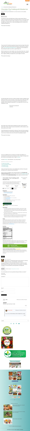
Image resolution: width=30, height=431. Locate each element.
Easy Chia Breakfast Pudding (6, 164)
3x (15, 188)
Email (2, 291)
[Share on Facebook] (4, 14)
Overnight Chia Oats (5, 165)
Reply (26, 305)
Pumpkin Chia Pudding (5, 163)
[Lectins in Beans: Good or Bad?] (8, 421)
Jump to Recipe (4, 16)
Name (2, 288)
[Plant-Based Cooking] (8, 4)
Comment (3, 276)
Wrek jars (6, 159)
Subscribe (27, 0)
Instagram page (24, 173)
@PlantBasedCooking (15, 246)
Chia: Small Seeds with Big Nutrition (10, 47)
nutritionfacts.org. (11, 223)
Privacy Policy (17, 399)
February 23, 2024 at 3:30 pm (22, 299)
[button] (22, 184)
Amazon (19, 157)
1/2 (10, 188)
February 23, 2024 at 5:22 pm (20, 310)
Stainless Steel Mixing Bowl (8, 192)
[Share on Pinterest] (2, 14)
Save (25, 187)
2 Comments (9, 10)
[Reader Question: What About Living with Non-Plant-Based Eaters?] (8, 408)
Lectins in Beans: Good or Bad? (17, 418)
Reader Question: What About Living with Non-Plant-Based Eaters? (19, 405)
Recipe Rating (3, 273)
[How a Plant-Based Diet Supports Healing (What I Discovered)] (8, 414)
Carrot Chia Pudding (5, 166)
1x (12, 188)
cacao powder (8, 197)
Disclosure (12, 399)
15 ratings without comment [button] (15, 268)
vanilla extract (8, 198)
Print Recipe (25, 183)
